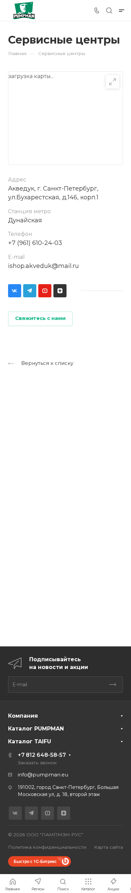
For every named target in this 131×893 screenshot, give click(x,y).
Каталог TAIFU (29, 741)
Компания (23, 716)
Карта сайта (108, 847)
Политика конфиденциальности (47, 847)
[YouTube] (44, 290)
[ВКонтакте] (14, 290)
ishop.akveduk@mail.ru (43, 266)
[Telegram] (29, 290)
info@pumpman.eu (43, 775)
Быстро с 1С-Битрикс (35, 861)
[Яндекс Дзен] (60, 290)
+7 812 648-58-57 (42, 755)
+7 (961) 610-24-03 (35, 243)
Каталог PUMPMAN (36, 728)
